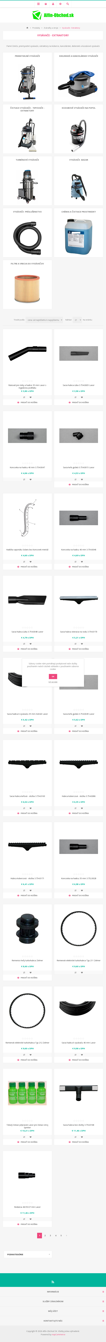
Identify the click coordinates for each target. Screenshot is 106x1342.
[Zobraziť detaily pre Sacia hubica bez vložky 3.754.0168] (78, 1093)
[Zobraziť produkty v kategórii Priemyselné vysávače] (27, 77)
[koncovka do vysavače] (27, 435)
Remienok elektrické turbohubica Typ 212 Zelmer (27, 1042)
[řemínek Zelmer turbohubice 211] (78, 928)
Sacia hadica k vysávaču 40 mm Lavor (79, 1042)
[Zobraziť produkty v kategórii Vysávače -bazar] (78, 180)
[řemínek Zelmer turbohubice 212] (27, 1011)
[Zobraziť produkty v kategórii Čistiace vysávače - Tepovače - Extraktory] (27, 129)
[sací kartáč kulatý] (78, 435)
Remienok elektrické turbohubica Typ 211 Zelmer (78, 960)
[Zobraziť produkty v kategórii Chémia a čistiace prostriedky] (78, 232)
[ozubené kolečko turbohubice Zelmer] (27, 928)
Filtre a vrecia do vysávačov (27, 263)
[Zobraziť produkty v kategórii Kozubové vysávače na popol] (78, 129)
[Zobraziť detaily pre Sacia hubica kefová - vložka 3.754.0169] (27, 764)
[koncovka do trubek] (78, 846)
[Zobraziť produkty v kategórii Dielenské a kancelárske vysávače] (78, 77)
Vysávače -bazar (78, 159)
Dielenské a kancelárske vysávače (78, 56)
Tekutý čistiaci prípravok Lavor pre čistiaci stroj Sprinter (27, 1126)
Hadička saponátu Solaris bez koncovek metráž (27, 549)
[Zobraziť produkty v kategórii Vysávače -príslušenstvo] (27, 232)
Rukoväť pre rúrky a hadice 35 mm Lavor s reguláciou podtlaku (27, 386)
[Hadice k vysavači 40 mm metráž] (78, 1011)
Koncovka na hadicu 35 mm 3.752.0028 (78, 878)
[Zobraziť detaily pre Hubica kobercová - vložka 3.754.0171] (27, 846)
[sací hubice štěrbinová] (78, 353)
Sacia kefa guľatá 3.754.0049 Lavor (78, 714)
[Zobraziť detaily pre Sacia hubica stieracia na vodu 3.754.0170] (78, 600)
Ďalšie (66, 1235)
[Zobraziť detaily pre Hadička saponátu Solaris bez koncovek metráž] (27, 517)
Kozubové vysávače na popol (79, 107)
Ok (53, 676)
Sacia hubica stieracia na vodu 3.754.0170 (78, 631)
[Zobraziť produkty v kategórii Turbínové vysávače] (27, 180)
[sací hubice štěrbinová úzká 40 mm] (27, 600)
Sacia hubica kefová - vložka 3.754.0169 (27, 796)
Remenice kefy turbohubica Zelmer (27, 960)
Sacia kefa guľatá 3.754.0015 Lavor (78, 467)
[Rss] (53, 1282)
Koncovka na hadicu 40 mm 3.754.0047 (27, 467)
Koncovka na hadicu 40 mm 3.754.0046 (78, 549)
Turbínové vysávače (27, 159)
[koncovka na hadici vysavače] (78, 517)
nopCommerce (58, 1334)
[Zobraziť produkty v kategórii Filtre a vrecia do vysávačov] (27, 284)
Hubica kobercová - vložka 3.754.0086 (79, 796)
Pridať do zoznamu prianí (30, 397)
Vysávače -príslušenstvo (27, 211)
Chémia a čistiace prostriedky (78, 211)
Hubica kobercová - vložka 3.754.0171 (27, 878)
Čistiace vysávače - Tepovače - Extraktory (27, 109)
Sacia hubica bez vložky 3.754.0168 (78, 1125)
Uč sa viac (53, 681)
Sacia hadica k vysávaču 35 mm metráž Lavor (27, 714)
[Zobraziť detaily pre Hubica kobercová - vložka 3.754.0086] (78, 764)
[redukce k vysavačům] (27, 1175)
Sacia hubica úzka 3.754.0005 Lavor (78, 385)
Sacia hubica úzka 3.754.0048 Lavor (27, 631)
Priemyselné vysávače (27, 56)
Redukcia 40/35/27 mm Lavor (27, 1207)
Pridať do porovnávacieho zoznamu (24, 397)
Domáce (27, 28)
